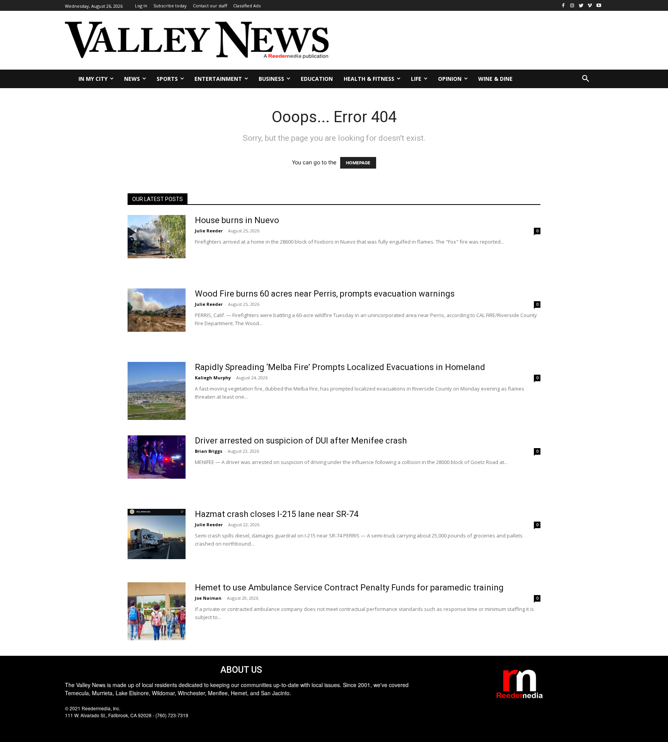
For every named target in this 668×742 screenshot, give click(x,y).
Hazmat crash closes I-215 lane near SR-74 (276, 514)
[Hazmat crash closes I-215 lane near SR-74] (157, 534)
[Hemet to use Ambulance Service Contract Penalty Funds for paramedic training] (157, 611)
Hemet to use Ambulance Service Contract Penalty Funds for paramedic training (349, 587)
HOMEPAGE (358, 162)
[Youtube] (598, 5)
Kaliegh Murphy (213, 377)
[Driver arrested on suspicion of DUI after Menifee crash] (157, 457)
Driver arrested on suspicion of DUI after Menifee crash (301, 440)
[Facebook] (563, 5)
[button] (585, 79)
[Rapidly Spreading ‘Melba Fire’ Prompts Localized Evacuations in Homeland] (157, 391)
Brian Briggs (208, 451)
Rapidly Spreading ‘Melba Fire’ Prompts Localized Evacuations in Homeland (340, 367)
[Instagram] (572, 5)
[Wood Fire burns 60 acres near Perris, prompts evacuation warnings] (157, 310)
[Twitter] (581, 5)
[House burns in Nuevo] (157, 237)
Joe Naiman (208, 598)
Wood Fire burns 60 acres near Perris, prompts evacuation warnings (325, 294)
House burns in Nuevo (237, 220)
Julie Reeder (209, 231)
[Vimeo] (589, 5)
